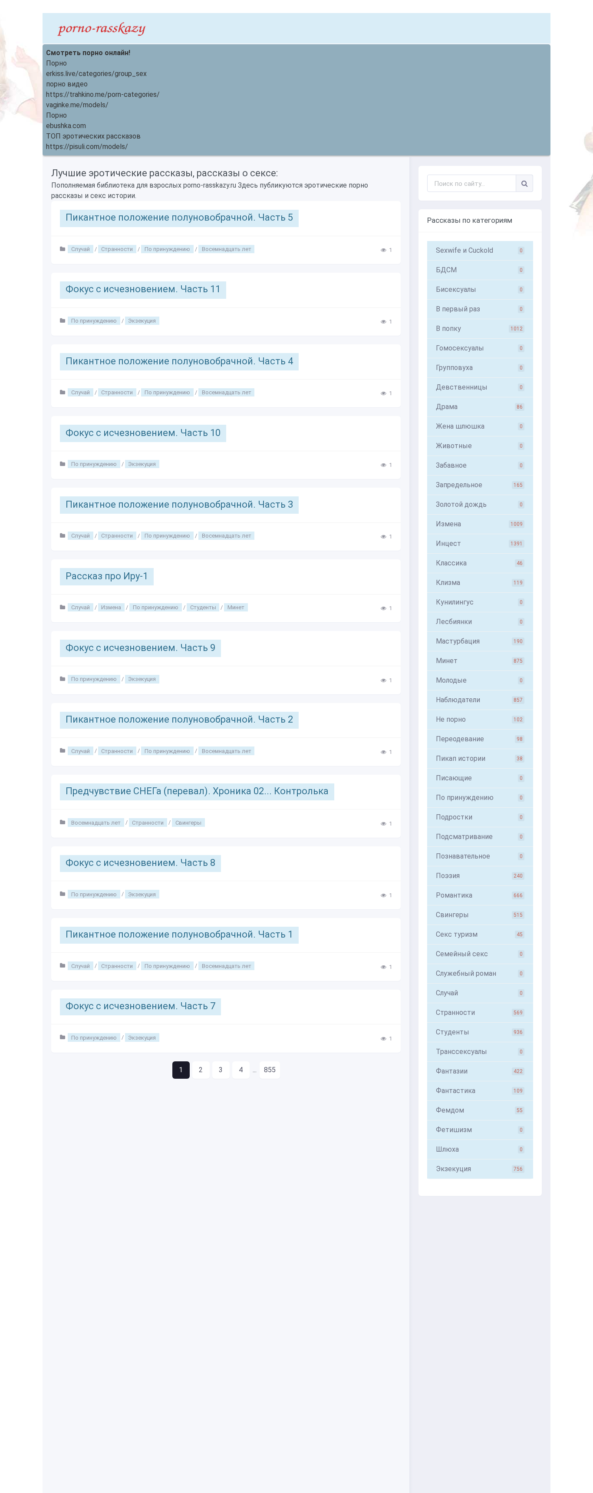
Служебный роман (479, 973)
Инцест (479, 543)
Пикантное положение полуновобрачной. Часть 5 (179, 217)
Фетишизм (479, 1130)
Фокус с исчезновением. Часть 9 (140, 647)
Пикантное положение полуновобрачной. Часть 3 (179, 504)
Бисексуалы (479, 289)
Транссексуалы (479, 1051)
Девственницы (479, 387)
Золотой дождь (479, 504)
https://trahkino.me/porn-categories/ (103, 94)
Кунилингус (479, 602)
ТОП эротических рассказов (93, 136)
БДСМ (479, 270)
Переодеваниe (479, 739)
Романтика (479, 895)
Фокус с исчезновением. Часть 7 (140, 1006)
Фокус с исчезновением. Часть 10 (143, 432)
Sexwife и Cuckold (479, 250)
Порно (56, 63)
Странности (117, 249)
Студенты (203, 607)
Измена (111, 607)
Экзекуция (142, 320)
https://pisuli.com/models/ (87, 146)
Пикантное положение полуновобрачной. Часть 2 (179, 719)
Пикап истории (479, 758)
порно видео (67, 84)
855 (270, 1070)
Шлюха (479, 1149)
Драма (479, 407)
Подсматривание (479, 836)
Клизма (479, 582)
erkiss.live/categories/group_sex (96, 73)
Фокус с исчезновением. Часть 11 (143, 289)
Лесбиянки (479, 622)
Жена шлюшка (479, 426)
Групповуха (479, 367)
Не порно (479, 719)
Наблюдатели (479, 700)
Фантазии (479, 1071)
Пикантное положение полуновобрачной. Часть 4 (179, 361)
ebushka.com (66, 126)
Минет (235, 607)
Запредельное (479, 485)
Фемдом (479, 1110)
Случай (80, 249)
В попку (479, 328)
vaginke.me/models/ (77, 105)
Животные (479, 446)
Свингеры (188, 822)
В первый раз (479, 309)
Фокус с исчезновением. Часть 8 (140, 862)
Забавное (479, 465)
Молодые (479, 680)
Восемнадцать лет (226, 249)
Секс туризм (479, 934)
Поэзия (479, 876)
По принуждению (167, 249)
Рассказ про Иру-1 (107, 576)
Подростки (479, 817)
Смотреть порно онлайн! (88, 53)
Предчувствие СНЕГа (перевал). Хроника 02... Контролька (197, 791)
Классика (479, 563)
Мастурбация (479, 641)
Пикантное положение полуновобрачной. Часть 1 (179, 934)
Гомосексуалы (479, 348)
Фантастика (479, 1091)
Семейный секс (479, 954)
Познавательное (479, 856)
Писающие (479, 778)
